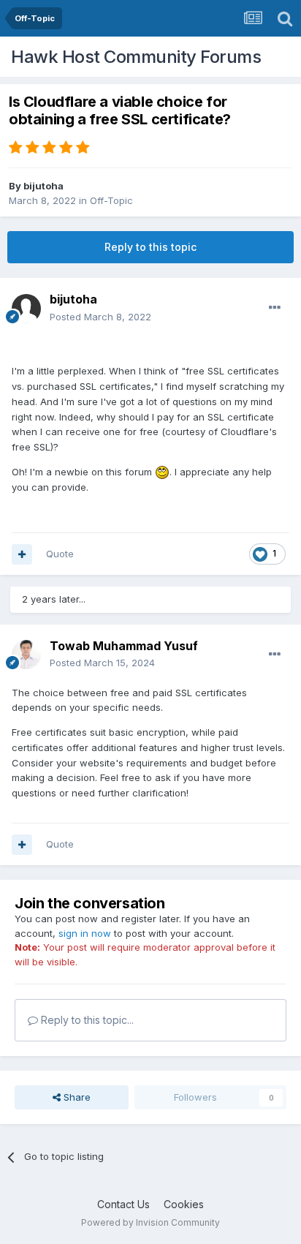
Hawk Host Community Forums (136, 56)
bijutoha (43, 186)
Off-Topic (111, 200)
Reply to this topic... (86, 1020)
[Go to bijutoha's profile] (26, 308)
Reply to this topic (150, 247)
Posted (100, 317)
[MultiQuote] (22, 554)
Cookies (184, 1204)
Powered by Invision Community (150, 1222)
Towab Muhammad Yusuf (124, 645)
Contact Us (123, 1204)
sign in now (84, 933)
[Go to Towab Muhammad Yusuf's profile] (26, 654)
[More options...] (274, 308)
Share (76, 1097)
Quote (60, 553)
